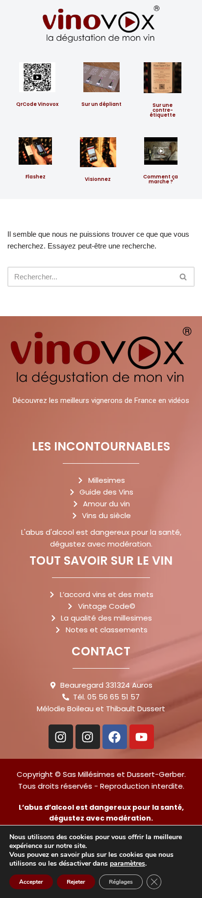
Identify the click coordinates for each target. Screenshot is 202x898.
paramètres (127, 863)
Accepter (31, 882)
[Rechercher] (184, 277)
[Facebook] (114, 736)
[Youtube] (141, 736)
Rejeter (76, 882)
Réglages (121, 882)
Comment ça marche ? (160, 179)
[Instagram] (61, 736)
